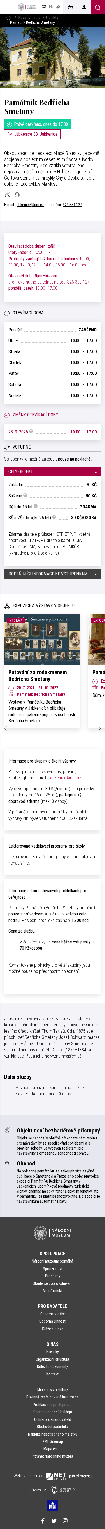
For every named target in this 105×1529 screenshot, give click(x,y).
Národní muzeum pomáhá (52, 1261)
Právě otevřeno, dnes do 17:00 (41, 124)
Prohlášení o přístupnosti (53, 1404)
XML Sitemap (52, 1441)
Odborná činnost (52, 1321)
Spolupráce (52, 1253)
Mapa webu (52, 1449)
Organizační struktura (52, 1359)
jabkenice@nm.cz (30, 204)
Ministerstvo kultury (52, 1390)
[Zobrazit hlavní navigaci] (7, 7)
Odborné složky (52, 1314)
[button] (52, 471)
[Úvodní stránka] (27, 7)
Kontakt (52, 1374)
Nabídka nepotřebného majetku (52, 1434)
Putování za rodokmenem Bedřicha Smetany (37, 675)
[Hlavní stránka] (8, 17)
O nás (52, 1344)
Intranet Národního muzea (52, 1456)
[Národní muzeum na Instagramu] (65, 1521)
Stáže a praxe (52, 1329)
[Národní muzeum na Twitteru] (54, 1521)
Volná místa (52, 1291)
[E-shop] (70, 7)
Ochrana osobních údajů (52, 1412)
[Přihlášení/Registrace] (84, 7)
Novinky (52, 1351)
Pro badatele (52, 1306)
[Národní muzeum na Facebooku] (42, 1521)
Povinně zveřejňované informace (52, 1397)
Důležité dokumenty (52, 1366)
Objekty (52, 17)
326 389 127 (72, 204)
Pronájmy (52, 1276)
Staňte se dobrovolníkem (53, 1283)
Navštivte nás (29, 17)
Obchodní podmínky (52, 1426)
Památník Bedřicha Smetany (37, 106)
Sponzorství (52, 1268)
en (51, 6)
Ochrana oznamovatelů (52, 1419)
